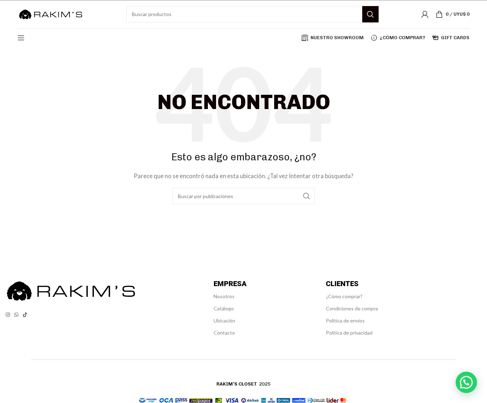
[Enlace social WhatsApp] (16, 315)
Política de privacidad (349, 333)
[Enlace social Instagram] (8, 315)
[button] (466, 382)
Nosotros (224, 296)
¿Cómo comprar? (344, 296)
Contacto (224, 333)
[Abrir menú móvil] (21, 38)
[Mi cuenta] (425, 14)
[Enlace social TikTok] (25, 315)
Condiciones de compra (352, 308)
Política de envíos (345, 320)
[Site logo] (50, 13)
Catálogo (224, 308)
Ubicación (224, 320)
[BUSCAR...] (370, 14)
